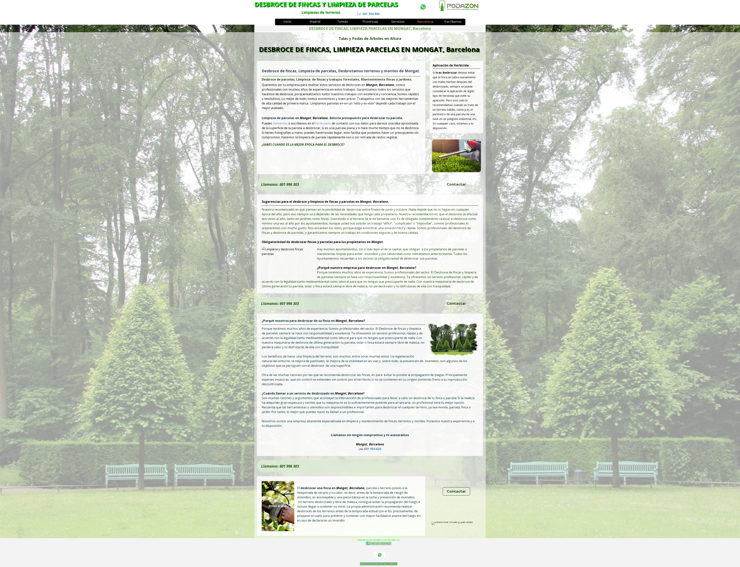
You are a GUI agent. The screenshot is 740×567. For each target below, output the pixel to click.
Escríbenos (452, 22)
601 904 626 (372, 449)
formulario (323, 123)
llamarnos (280, 123)
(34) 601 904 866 (381, 543)
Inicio (287, 22)
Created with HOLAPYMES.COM (378, 563)
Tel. (368, 14)
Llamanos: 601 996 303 (280, 184)
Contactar (456, 184)
